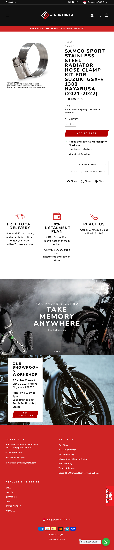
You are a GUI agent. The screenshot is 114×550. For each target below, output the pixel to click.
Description (87, 164)
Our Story (63, 445)
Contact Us (11, 2)
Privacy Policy (65, 463)
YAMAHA (10, 510)
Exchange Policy (66, 454)
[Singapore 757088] (57, 390)
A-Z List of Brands (67, 449)
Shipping (82, 109)
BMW (8, 487)
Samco (70, 46)
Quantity (72, 119)
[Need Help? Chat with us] (106, 542)
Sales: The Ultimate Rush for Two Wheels (79, 473)
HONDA (9, 492)
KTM (8, 501)
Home (68, 42)
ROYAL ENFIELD (13, 506)
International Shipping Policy (73, 459)
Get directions (25, 414)
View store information (79, 154)
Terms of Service (67, 468)
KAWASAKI (11, 497)
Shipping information (87, 171)
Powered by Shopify (57, 539)
